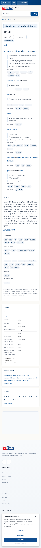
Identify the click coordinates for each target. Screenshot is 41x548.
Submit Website (6, 476)
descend (18, 152)
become (7, 253)
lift (14, 146)
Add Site (7, 2)
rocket (18, 264)
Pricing (4, 479)
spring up (11, 75)
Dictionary (8, 19)
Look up (34, 14)
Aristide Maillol (8, 384)
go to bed (19, 190)
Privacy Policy (6, 504)
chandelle (30, 264)
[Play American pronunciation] (26, 37)
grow (17, 75)
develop (23, 72)
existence (18, 51)
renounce (28, 158)
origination (20, 242)
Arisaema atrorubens (10, 375)
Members (5, 483)
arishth (35, 378)
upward (14, 130)
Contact (4, 497)
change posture (22, 250)
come (9, 51)
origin (13, 242)
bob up (26, 89)
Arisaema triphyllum (9, 378)
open (14, 261)
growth (7, 242)
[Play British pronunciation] (13, 37)
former (35, 158)
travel (13, 250)
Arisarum (18, 378)
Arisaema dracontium (23, 375)
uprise (30, 72)
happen (7, 250)
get (8, 170)
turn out (17, 187)
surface (7, 275)
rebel (17, 165)
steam (6, 268)
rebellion (20, 158)
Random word (8, 404)
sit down (18, 108)
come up (18, 89)
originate (11, 72)
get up (21, 105)
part (12, 158)
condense (7, 261)
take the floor (15, 268)
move (9, 130)
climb (33, 261)
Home (3, 19)
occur (9, 114)
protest (31, 250)
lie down (26, 108)
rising (20, 239)
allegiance (10, 160)
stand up (28, 105)
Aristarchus (11, 381)
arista (5, 381)
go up (26, 146)
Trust (3, 501)
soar (6, 264)
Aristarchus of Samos (22, 381)
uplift (23, 264)
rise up (29, 165)
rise (17, 72)
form (29, 51)
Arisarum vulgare (27, 378)
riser (10, 239)
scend (28, 261)
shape (35, 51)
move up (19, 146)
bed (21, 170)
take (23, 51)
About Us (4, 494)
